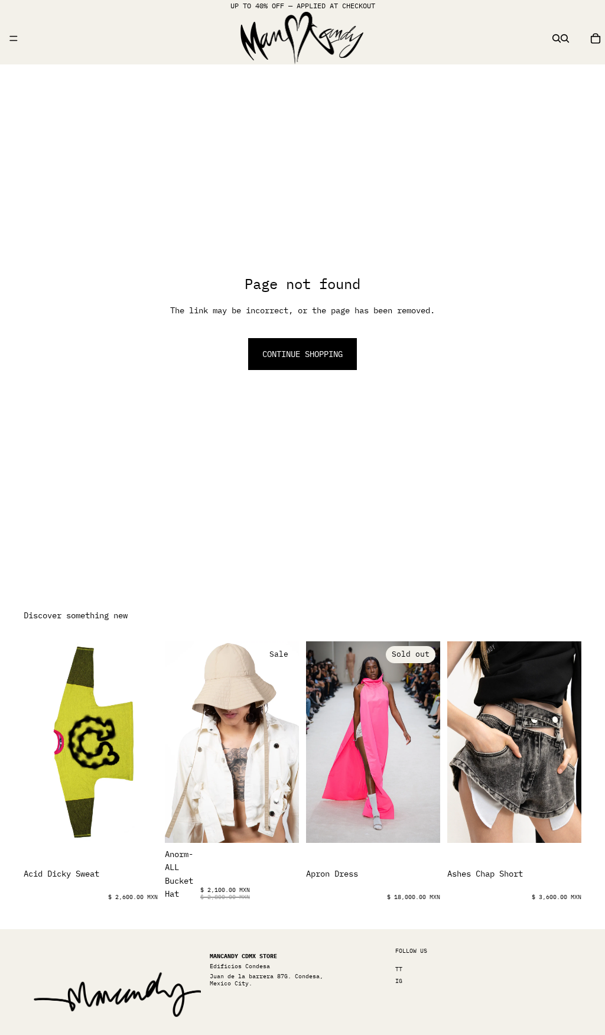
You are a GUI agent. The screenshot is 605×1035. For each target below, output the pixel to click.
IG (398, 981)
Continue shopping (302, 354)
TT (398, 969)
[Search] (557, 38)
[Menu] (13, 38)
